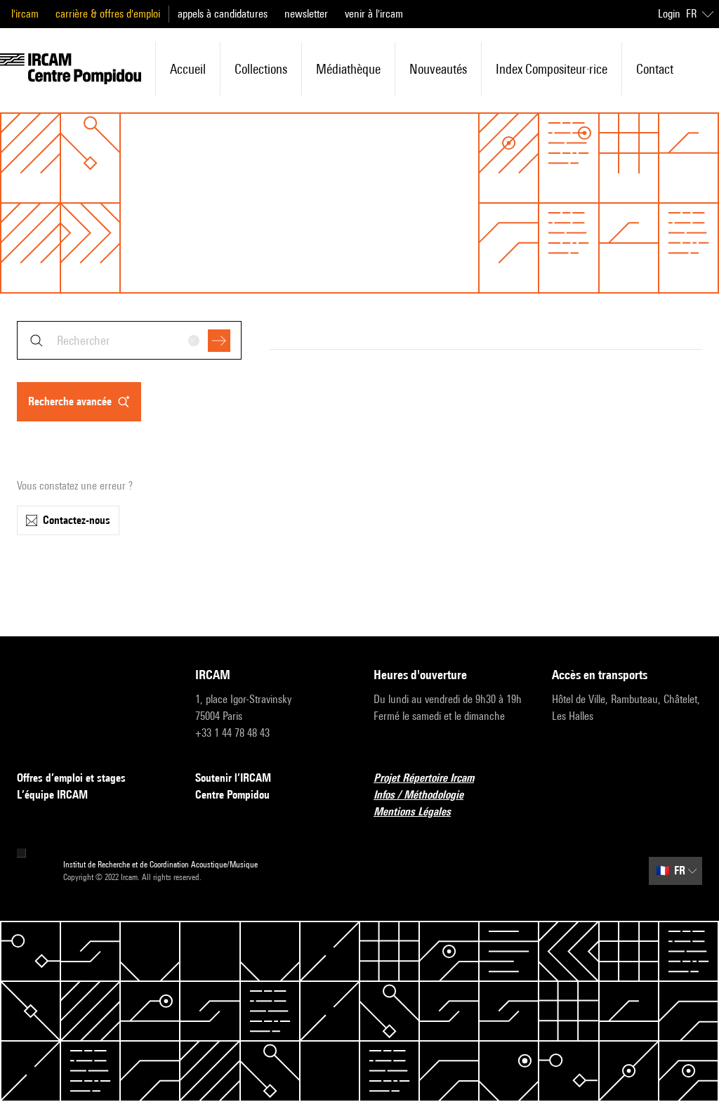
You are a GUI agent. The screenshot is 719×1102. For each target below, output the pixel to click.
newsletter (306, 13)
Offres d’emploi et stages (71, 778)
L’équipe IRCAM (52, 794)
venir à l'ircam (374, 13)
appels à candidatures (223, 13)
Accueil (188, 69)
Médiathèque (348, 69)
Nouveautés (438, 69)
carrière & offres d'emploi (107, 13)
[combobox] (129, 340)
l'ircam (25, 13)
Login (669, 13)
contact (654, 69)
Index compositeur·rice (551, 69)
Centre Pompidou (232, 794)
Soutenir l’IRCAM (233, 778)
